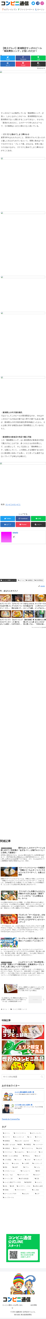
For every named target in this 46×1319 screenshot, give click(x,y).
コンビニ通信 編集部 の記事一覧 (24, 1092)
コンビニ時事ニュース (9, 580)
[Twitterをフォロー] (14, 536)
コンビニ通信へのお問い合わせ (12, 1306)
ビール (22, 580)
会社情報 (33, 1305)
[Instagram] (42, 3)
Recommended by (36, 627)
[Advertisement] (23, 732)
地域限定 (30, 580)
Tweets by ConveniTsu (11, 1119)
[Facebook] (38, 3)
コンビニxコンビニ (13, 504)
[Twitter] (33, 3)
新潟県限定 (39, 580)
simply (15, 533)
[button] (42, 1076)
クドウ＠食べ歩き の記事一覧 (23, 1104)
